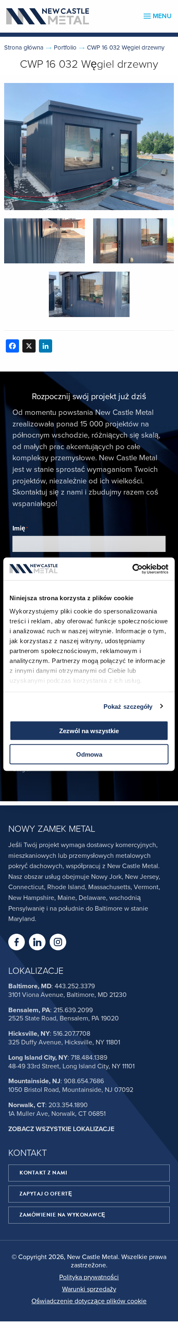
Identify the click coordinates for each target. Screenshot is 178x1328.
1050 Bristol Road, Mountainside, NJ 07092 (70, 1090)
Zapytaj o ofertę (45, 1194)
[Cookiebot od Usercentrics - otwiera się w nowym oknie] (132, 568)
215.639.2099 (73, 1010)
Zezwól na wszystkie (89, 730)
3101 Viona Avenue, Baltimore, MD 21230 (67, 995)
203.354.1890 (68, 1105)
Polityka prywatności (89, 1277)
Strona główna (23, 47)
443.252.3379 (75, 986)
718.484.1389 (89, 1057)
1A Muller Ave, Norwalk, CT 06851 (57, 1114)
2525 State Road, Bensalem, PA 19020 (63, 1018)
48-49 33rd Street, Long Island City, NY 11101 (71, 1066)
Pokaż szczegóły (128, 706)
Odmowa (89, 754)
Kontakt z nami (43, 1173)
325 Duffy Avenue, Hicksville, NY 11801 (64, 1042)
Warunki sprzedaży (89, 1289)
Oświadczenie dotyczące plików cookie (89, 1301)
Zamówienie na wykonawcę (62, 1215)
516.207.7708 (71, 1034)
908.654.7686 (84, 1081)
